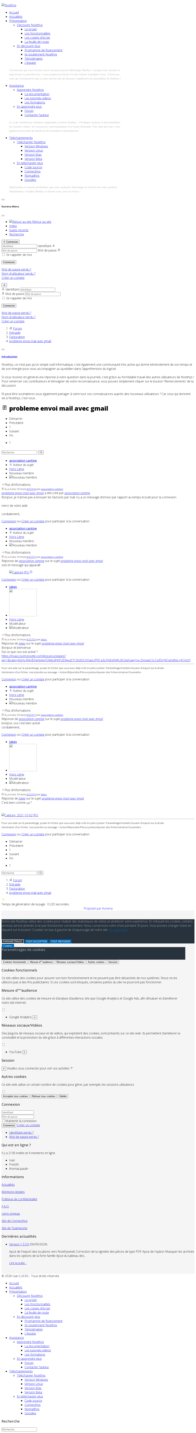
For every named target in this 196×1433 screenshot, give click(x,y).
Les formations (34, 102)
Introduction (9, 356)
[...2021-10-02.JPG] (20, 815)
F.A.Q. (5, 1206)
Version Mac (33, 155)
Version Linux (33, 150)
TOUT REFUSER (60, 941)
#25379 (31, 794)
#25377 (31, 715)
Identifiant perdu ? (21, 1132)
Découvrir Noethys (30, 25)
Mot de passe (47, 250)
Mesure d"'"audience (41, 962)
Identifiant (44, 246)
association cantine (23, 460)
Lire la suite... (17, 1263)
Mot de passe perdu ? (16, 269)
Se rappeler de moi (19, 255)
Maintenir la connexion (21, 1121)
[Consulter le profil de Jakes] (23, 615)
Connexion (9, 262)
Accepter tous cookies (15, 1096)
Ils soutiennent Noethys (40, 54)
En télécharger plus (30, 163)
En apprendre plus (29, 106)
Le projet (30, 29)
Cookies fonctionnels (14, 962)
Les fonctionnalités (37, 33)
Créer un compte (13, 278)
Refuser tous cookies (43, 1096)
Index (13, 226)
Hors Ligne (16, 469)
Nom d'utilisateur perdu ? (18, 273)
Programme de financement (43, 50)
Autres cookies (96, 962)
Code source (33, 167)
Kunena (107, 908)
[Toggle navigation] (3, 199)
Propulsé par (93, 908)
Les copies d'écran (37, 37)
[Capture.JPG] (19, 572)
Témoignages (33, 58)
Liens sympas (11, 1213)
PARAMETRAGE (12, 941)
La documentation (36, 94)
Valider (63, 1096)
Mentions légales (13, 1192)
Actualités (15, 16)
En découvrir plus (28, 46)
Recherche (16, 234)
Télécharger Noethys (31, 142)
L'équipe (30, 63)
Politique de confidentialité (19, 1199)
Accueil (14, 12)
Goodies (30, 180)
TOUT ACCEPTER (36, 941)
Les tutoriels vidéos (37, 98)
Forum (28, 111)
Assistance (16, 85)
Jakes (13, 587)
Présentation (18, 21)
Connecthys (32, 171)
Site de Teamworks (14, 1228)
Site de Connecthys (15, 1221)
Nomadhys (31, 175)
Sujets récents (19, 230)
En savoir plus (118, 930)
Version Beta (33, 159)
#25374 (31, 489)
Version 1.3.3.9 (19, 1244)
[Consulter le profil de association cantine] (10, 465)
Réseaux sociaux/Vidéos (70, 962)
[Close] (3, 215)
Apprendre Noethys (30, 90)
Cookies (7, 945)
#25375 (31, 557)
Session (112, 962)
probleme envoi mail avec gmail (23, 493)
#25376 (31, 639)
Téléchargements (21, 138)
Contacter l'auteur (36, 115)
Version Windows (36, 146)
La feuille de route (36, 42)
